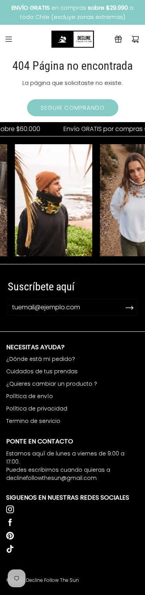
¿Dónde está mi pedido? (40, 359)
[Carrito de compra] (135, 39)
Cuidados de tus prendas (42, 371)
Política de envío (29, 396)
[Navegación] (8, 39)
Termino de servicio (33, 421)
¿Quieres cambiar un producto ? (51, 384)
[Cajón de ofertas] (118, 39)
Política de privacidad (36, 408)
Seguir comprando (73, 107)
